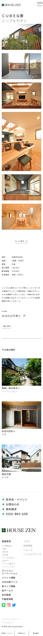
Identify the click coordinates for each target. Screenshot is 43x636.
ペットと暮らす (9, 564)
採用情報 (27, 545)
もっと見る (19, 241)
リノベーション (9, 566)
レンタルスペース (32, 554)
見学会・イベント (7, 633)
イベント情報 (8, 577)
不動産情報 (7, 599)
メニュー (40, 5)
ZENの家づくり (9, 582)
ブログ (26, 541)
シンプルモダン (9, 558)
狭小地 (5, 552)
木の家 (5, 555)
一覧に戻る (6, 326)
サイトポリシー (8, 622)
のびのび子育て (11, 315)
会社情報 (6, 594)
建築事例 (6, 541)
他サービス (7, 590)
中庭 (4, 549)
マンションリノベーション (10, 572)
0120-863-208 (17, 514)
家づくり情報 (8, 586)
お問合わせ (21, 633)
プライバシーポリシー (11, 619)
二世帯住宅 (7, 546)
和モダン (6, 561)
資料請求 (36, 633)
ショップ (27, 549)
